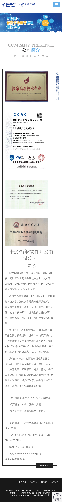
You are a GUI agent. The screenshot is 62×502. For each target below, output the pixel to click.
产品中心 (33, 482)
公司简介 (22, 482)
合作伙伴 (44, 482)
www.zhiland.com (32, 490)
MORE (43, 465)
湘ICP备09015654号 (41, 495)
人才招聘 (54, 482)
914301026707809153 (21, 495)
